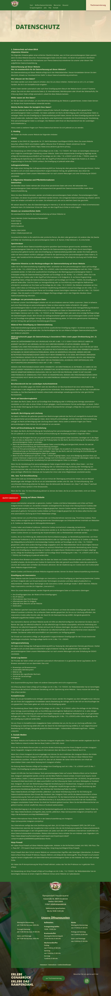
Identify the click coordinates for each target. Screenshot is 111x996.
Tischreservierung (98, 5)
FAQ (50, 8)
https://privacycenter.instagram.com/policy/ (77, 812)
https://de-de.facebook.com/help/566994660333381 (30, 814)
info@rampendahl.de (58, 904)
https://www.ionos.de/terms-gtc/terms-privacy (53, 147)
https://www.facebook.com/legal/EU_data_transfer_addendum (37, 812)
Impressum (43, 964)
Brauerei (65, 5)
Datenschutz (52, 964)
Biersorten (57, 5)
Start (31, 5)
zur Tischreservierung (53, 978)
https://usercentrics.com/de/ (21, 586)
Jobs (45, 8)
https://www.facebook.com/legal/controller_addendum (31, 792)
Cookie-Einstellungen (64, 964)
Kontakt (55, 8)
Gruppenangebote (36, 8)
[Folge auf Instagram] (87, 981)
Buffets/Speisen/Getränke (43, 5)
